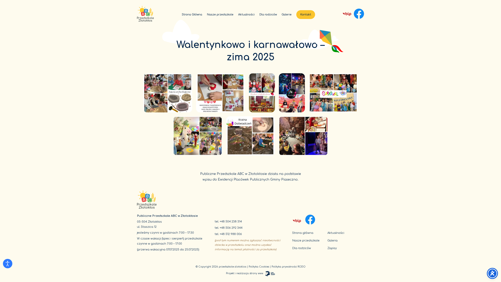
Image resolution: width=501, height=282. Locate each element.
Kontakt (305, 14)
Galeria (332, 240)
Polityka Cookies (259, 266)
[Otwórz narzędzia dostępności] (7, 263)
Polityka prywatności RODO (288, 266)
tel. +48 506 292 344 (228, 227)
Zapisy (332, 248)
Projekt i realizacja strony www (244, 273)
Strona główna (302, 232)
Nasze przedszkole (220, 14)
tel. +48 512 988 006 (228, 234)
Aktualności (246, 14)
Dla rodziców (268, 14)
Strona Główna (192, 14)
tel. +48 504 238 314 (228, 221)
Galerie (287, 14)
